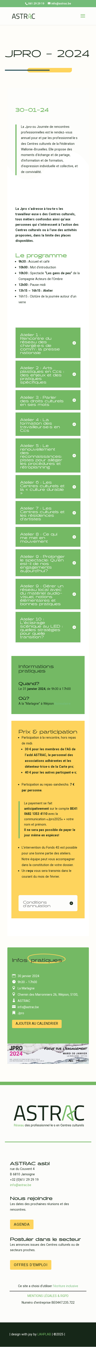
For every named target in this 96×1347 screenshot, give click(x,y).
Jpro (21, 1013)
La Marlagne (26, 988)
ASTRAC (24, 1001)
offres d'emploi (31, 1265)
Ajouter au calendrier (37, 1024)
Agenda (22, 1225)
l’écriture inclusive (65, 1286)
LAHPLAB (44, 1334)
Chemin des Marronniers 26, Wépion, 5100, (48, 995)
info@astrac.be (28, 1007)
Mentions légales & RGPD (48, 1296)
